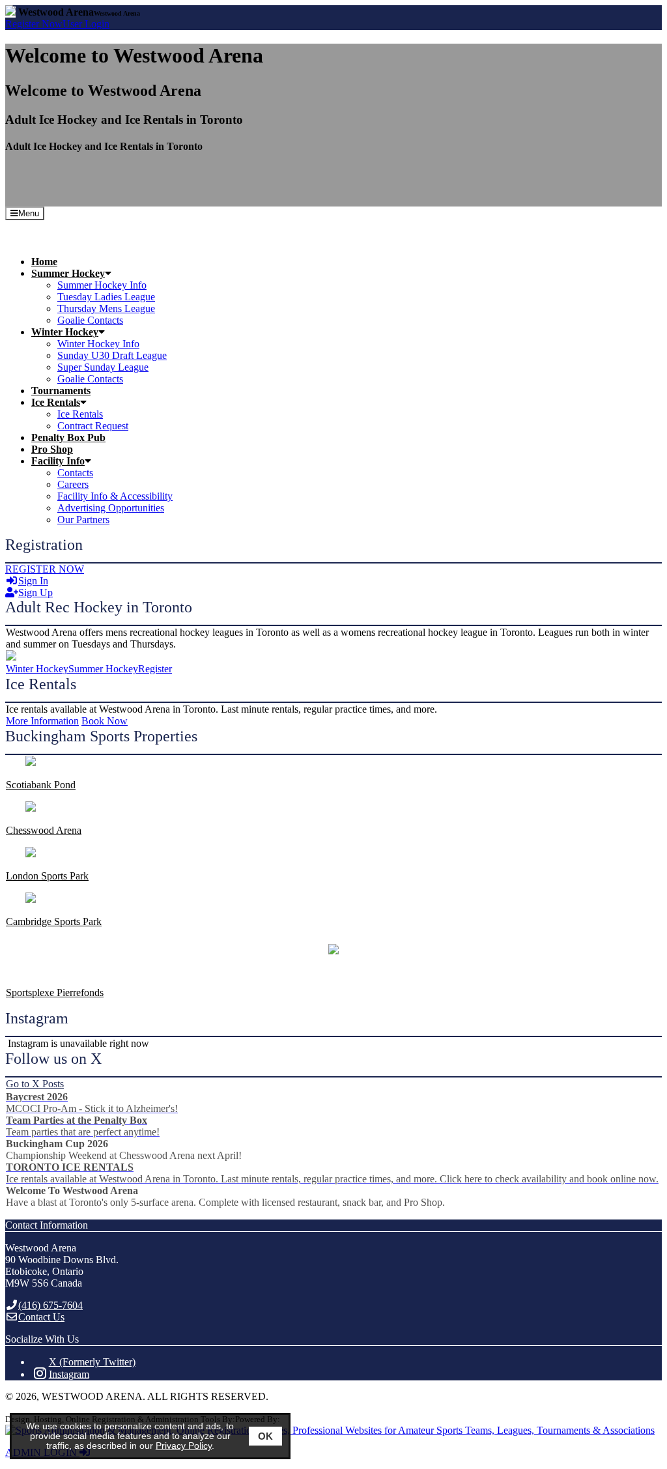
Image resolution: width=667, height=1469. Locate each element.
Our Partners (83, 519)
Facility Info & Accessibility (115, 496)
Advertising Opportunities (110, 507)
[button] (346, 273)
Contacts (75, 472)
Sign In (33, 580)
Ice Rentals (80, 414)
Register (34, 23)
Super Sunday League (103, 367)
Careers (73, 484)
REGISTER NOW (44, 569)
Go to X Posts (35, 1083)
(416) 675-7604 (50, 1305)
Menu (28, 213)
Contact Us (41, 1316)
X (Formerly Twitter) (92, 1361)
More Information (42, 720)
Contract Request (92, 425)
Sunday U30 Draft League (112, 355)
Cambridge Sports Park (54, 921)
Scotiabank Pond (41, 784)
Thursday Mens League (106, 308)
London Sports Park (47, 875)
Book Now (104, 720)
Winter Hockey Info (98, 343)
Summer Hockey (103, 668)
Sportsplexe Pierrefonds (55, 992)
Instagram (69, 1374)
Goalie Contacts (90, 320)
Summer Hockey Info (102, 285)
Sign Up (35, 592)
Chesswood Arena (43, 830)
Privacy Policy (184, 1446)
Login (86, 23)
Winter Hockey (37, 668)
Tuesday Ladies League (106, 296)
